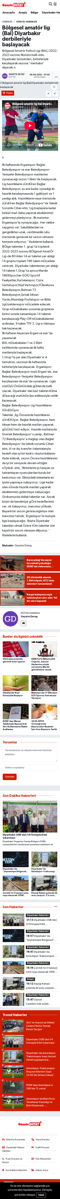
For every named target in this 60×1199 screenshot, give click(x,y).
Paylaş (9, 93)
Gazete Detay (29, 616)
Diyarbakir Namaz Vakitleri (13, 1149)
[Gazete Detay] (10, 618)
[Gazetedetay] (14, 4)
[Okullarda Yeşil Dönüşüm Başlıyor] (16, 683)
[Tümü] (55, 907)
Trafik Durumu (42, 1147)
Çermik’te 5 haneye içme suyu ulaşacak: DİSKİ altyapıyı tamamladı (41, 970)
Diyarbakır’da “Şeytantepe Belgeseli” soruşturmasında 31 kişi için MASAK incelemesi (40, 938)
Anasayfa (8, 12)
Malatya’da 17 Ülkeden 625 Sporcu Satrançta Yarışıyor (44, 695)
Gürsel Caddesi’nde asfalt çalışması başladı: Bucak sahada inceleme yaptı (40, 1002)
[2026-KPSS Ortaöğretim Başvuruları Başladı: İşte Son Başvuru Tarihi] (44, 711)
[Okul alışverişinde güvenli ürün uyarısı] (16, 649)
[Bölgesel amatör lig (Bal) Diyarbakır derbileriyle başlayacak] (30, 85)
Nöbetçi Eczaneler (15, 1139)
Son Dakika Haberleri (16, 1170)
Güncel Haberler (26, 22)
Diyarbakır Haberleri (38, 915)
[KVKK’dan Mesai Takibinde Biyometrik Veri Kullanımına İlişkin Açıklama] (16, 711)
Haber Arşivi (42, 1170)
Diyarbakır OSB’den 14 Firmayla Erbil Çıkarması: (41, 922)
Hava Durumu (43, 1139)
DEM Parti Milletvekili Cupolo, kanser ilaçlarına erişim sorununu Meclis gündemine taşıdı (43, 664)
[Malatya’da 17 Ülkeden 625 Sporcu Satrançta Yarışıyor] (44, 683)
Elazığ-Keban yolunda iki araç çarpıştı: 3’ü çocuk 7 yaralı (40, 986)
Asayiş (23, 12)
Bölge (34, 12)
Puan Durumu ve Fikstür (12, 1161)
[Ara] (50, 4)
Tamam (41, 1195)
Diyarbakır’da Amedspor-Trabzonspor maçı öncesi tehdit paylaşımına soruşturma (40, 954)
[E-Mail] (23, 623)
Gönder (9, 776)
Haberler (7, 22)
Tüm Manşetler (43, 1159)
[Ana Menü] (55, 4)
